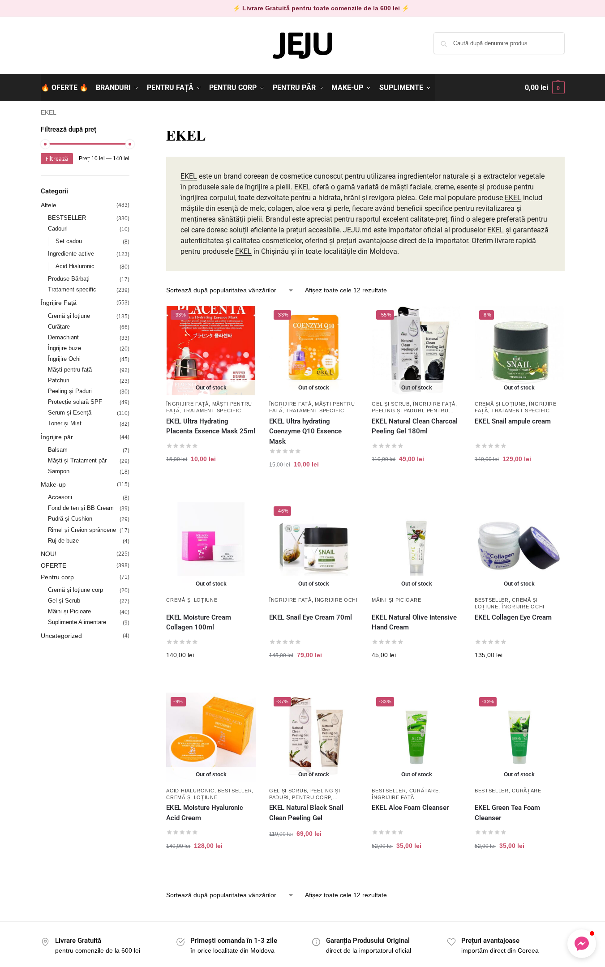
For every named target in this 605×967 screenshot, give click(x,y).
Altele (48, 205)
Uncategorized (61, 635)
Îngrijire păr (57, 437)
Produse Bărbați (69, 278)
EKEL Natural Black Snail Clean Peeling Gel (306, 813)
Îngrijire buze (64, 348)
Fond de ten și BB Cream (81, 508)
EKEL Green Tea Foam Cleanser (507, 813)
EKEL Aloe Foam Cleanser (411, 808)
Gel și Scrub (390, 403)
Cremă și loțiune (500, 403)
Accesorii (60, 497)
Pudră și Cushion (70, 518)
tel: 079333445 (61, 50)
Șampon (58, 471)
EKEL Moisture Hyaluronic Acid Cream (204, 813)
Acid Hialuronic (190, 790)
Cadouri (58, 228)
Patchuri (58, 380)
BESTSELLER (492, 600)
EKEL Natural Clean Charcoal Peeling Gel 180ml (415, 426)
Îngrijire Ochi (336, 600)
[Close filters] (132, 130)
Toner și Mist (65, 423)
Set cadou (69, 241)
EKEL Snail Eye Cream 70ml (310, 617)
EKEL (188, 176)
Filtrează (57, 159)
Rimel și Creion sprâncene (82, 529)
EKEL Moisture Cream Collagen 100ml (198, 622)
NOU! (48, 553)
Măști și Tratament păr (77, 460)
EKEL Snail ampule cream (513, 421)
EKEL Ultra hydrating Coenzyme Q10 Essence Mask (305, 431)
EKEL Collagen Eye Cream (514, 617)
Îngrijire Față (187, 403)
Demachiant (63, 337)
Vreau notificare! (211, 487)
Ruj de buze (63, 540)
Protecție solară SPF (75, 401)
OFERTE (53, 565)
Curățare (424, 790)
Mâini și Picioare (396, 600)
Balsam (58, 449)
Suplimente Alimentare (77, 622)
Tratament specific (212, 410)
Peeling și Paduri (397, 410)
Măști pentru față (70, 369)
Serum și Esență (69, 412)
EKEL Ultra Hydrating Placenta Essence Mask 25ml (210, 426)
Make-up (53, 484)
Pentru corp (311, 797)
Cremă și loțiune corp (75, 589)
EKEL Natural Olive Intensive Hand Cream (414, 622)
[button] (545, 87)
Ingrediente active (71, 253)
